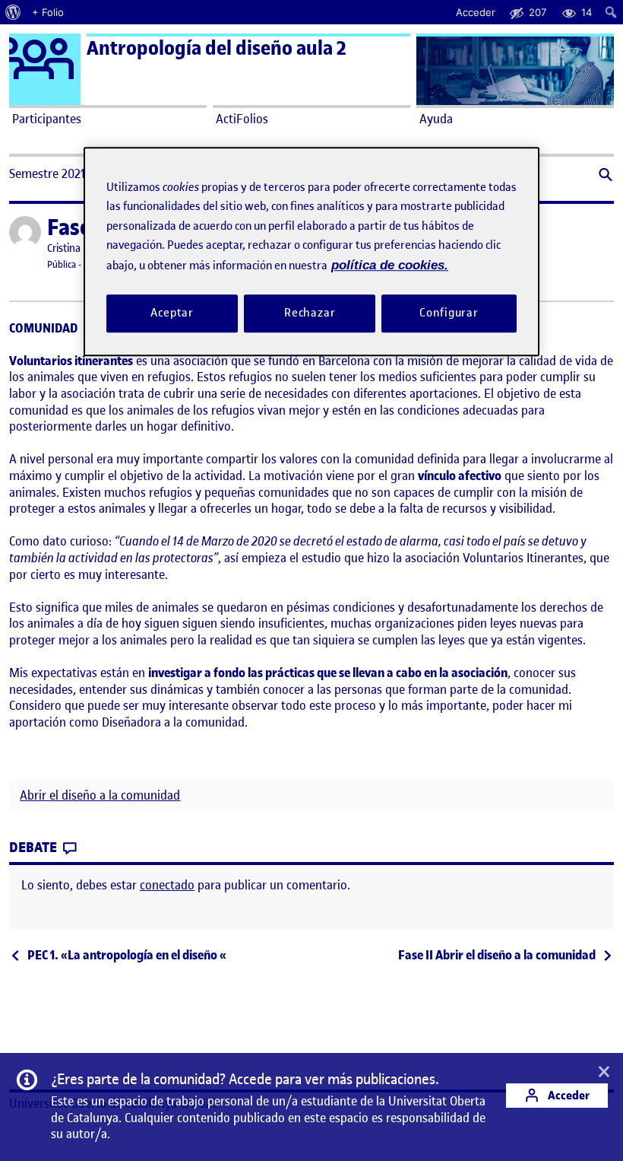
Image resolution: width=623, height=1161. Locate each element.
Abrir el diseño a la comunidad (100, 795)
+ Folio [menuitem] (48, 12)
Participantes (46, 118)
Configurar (449, 313)
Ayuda (436, 118)
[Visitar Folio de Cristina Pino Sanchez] (25, 232)
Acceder (568, 1095)
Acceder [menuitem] (475, 12)
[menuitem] (13, 12)
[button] (604, 176)
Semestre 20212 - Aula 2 (71, 173)
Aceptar (172, 313)
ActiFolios (242, 118)
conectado (167, 884)
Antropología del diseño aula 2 (216, 48)
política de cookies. (389, 265)
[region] (311, 251)
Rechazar (310, 313)
